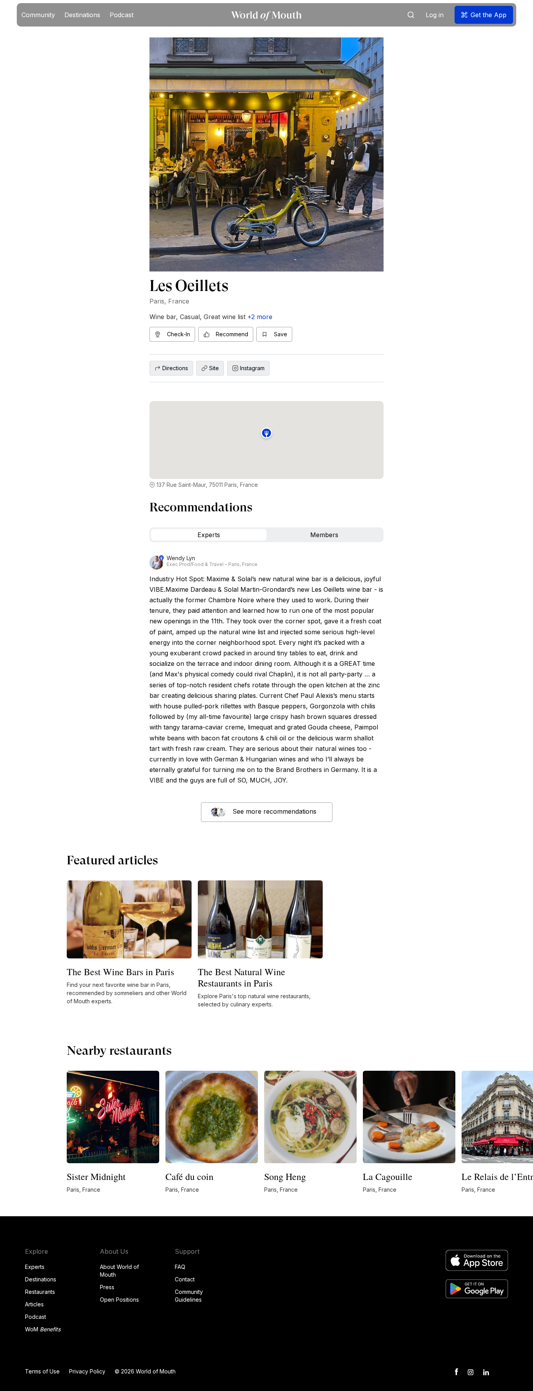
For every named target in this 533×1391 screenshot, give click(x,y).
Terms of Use (42, 1371)
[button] (38, 14)
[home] (266, 15)
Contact (185, 1279)
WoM (42, 1329)
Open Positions (119, 1299)
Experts (34, 1266)
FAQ (180, 1266)
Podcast (35, 1316)
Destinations (40, 1279)
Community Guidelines (189, 1295)
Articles (34, 1304)
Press (107, 1287)
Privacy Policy (87, 1371)
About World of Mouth (119, 1270)
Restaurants (40, 1291)
